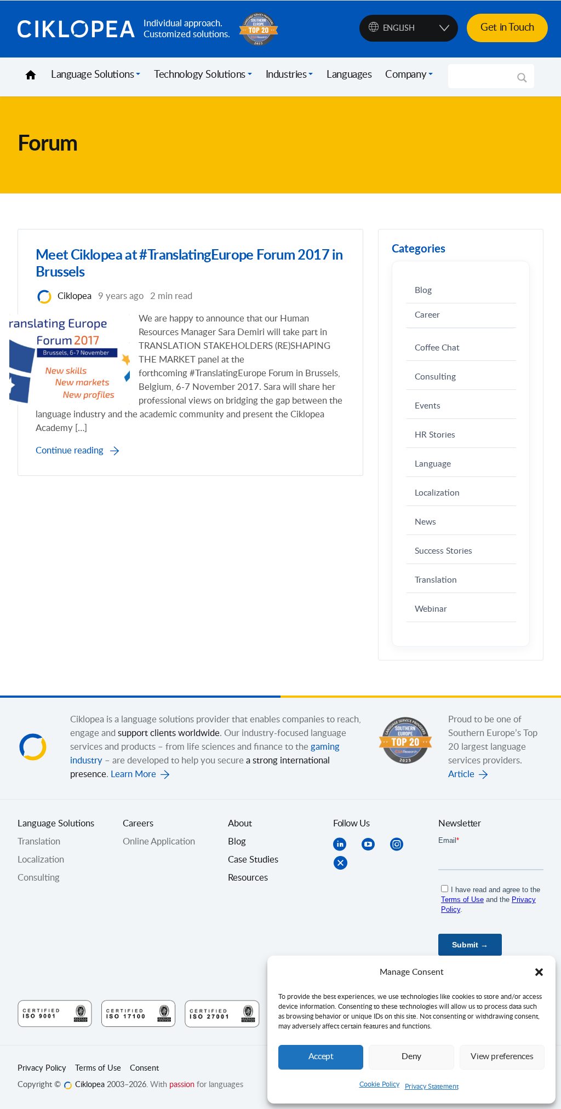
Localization (437, 493)
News (425, 522)
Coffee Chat (437, 348)
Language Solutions (92, 75)
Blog (423, 290)
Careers (138, 823)
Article (461, 774)
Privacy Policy (42, 1068)
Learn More (133, 774)
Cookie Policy (379, 1084)
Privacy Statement (432, 1086)
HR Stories (435, 435)
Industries (286, 75)
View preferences (502, 1057)
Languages (349, 75)
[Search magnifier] (522, 81)
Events (427, 406)
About (240, 823)
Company (405, 75)
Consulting (435, 377)
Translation (436, 580)
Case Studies (253, 859)
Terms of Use (98, 1068)
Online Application (159, 841)
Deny (411, 1057)
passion (181, 1085)
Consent (144, 1068)
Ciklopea (76, 29)
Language (433, 464)
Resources (248, 878)
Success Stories (443, 551)
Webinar (431, 609)
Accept (321, 1057)
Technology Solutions (199, 75)
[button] (539, 972)
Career (427, 315)
